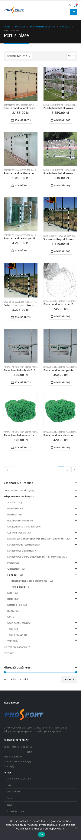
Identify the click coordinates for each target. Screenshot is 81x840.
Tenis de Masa (15, 635)
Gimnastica (13, 568)
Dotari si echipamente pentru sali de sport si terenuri (28, 170)
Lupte (10, 598)
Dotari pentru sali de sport (16, 105)
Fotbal (46, 301)
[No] (76, 828)
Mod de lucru (13, 791)
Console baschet (58, 236)
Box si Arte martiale (17, 520)
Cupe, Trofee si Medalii (16, 490)
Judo (9, 592)
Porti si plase (37, 367)
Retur (9, 804)
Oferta (7, 653)
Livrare (10, 784)
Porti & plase (64, 301)
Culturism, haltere (16, 532)
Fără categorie (11, 756)
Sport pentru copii (17, 622)
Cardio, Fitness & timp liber (21, 526)
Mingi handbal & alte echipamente (29, 580)
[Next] (74, 469)
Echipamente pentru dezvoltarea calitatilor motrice (34, 556)
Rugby (10, 610)
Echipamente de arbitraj (20, 550)
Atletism (11, 502)
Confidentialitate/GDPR (18, 778)
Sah (9, 616)
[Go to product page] (20, 84)
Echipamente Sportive (16, 496)
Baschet (46, 236)
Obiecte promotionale (15, 647)
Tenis (10, 629)
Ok (41, 834)
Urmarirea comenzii (17, 811)
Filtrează (69, 679)
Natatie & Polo (15, 604)
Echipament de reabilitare (21, 544)
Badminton (13, 508)
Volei (10, 641)
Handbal (54, 301)
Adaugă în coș (23, 120)
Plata (9, 798)
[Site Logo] (14, 10)
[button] (70, 6)
